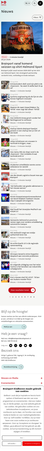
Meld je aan (8, 327)
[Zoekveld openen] (34, 3)
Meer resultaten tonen (20, 290)
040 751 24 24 (12, 341)
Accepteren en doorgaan (32, 443)
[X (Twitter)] (30, 345)
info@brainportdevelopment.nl (19, 338)
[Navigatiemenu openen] (40, 3)
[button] (41, 378)
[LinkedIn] (20, 345)
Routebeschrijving (10, 367)
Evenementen (8, 383)
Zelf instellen (11, 443)
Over (21, 438)
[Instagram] (15, 345)
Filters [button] (35, 17)
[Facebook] (10, 345)
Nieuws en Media (9, 378)
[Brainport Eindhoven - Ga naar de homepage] (3, 3)
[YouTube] (25, 345)
